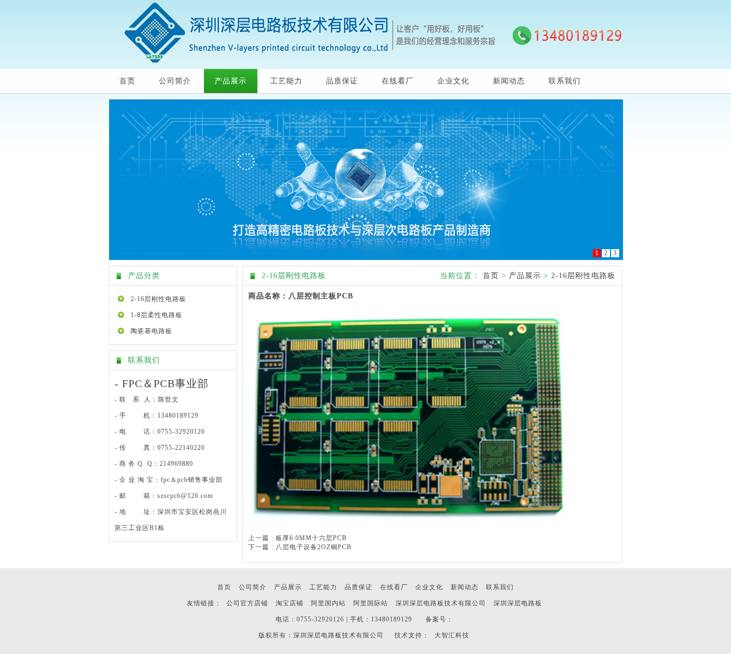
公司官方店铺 (247, 603)
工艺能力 (286, 81)
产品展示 (231, 81)
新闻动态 (509, 81)
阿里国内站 (328, 603)
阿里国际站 (370, 603)
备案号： (439, 619)
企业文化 (453, 81)
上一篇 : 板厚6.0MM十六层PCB (297, 538)
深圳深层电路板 (517, 603)
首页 (127, 81)
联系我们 (565, 81)
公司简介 (175, 81)
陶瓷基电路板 (151, 331)
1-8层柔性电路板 (156, 315)
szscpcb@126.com (185, 495)
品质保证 (342, 81)
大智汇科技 (452, 635)
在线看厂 (398, 81)
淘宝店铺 (289, 603)
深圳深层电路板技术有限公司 (440, 603)
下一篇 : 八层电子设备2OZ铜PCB (300, 547)
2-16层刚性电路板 (158, 299)
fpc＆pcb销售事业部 (192, 479)
